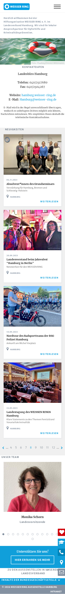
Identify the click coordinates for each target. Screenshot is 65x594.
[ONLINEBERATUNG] (61, 572)
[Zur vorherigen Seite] (3, 447)
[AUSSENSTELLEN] (61, 562)
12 (54, 447)
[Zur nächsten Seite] (61, 447)
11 (48, 447)
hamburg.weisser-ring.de (39, 95)
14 (33, 539)
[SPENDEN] (61, 532)
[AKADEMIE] (61, 542)
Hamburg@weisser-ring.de (38, 99)
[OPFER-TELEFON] (61, 552)
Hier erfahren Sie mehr (32, 560)
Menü (57, 6)
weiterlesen (49, 201)
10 (42, 447)
